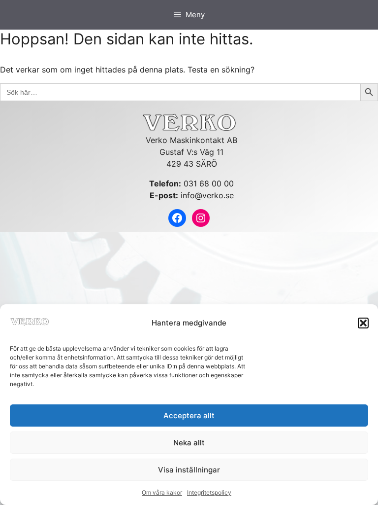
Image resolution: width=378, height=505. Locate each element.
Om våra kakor (162, 492)
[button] (363, 323)
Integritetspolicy (209, 492)
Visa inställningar (189, 469)
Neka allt (189, 442)
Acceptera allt (189, 415)
